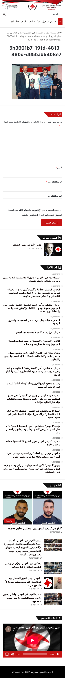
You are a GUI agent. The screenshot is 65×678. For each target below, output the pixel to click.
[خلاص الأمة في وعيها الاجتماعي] (53, 249)
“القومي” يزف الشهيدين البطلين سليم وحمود (35, 528)
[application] (32, 641)
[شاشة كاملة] (7, 654)
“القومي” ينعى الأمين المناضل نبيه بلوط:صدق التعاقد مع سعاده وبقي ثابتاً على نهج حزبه (24, 582)
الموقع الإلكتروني (54, 195)
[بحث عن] (4, 13)
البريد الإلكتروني (54, 181)
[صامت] (12, 654)
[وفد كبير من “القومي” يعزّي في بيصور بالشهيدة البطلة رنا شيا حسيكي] (53, 568)
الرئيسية (55, 32)
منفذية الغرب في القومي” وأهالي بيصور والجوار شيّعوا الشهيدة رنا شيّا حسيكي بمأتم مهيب (23, 598)
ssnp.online (18, 672)
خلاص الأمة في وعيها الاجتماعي (27, 244)
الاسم (59, 167)
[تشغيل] (58, 654)
